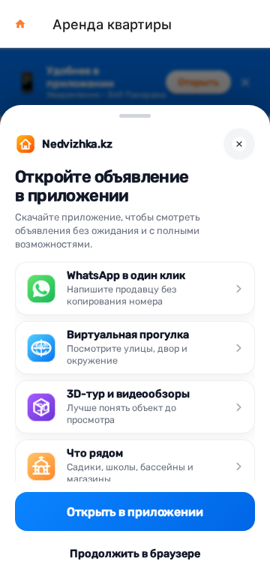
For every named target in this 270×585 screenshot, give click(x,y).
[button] (20, 24)
